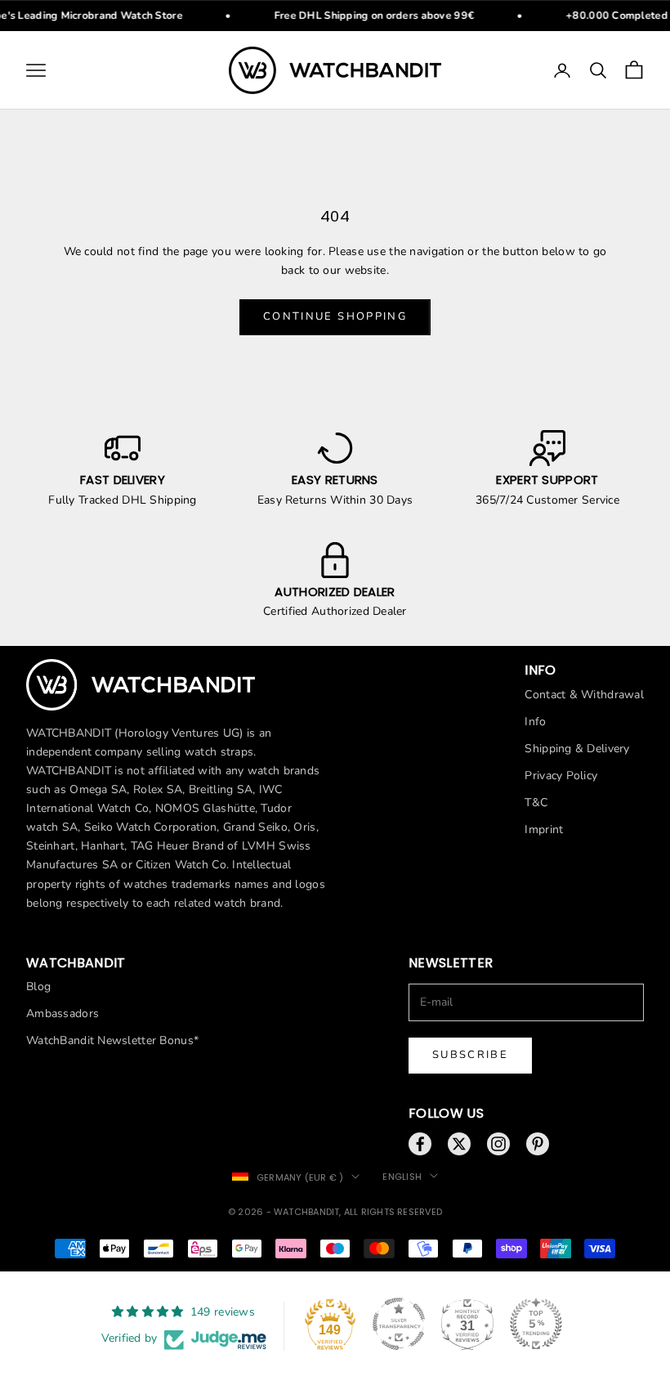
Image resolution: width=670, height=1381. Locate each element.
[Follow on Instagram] (498, 1143)
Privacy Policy (561, 775)
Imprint (544, 829)
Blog (38, 986)
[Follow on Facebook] (420, 1143)
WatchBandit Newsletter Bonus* (112, 1040)
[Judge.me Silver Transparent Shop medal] (399, 1324)
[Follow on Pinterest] (537, 1143)
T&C (536, 802)
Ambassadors (62, 1013)
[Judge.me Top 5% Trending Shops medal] (536, 1324)
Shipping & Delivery (577, 748)
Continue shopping (335, 316)
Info (535, 721)
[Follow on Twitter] (459, 1143)
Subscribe (470, 1054)
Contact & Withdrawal (584, 694)
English (402, 1176)
